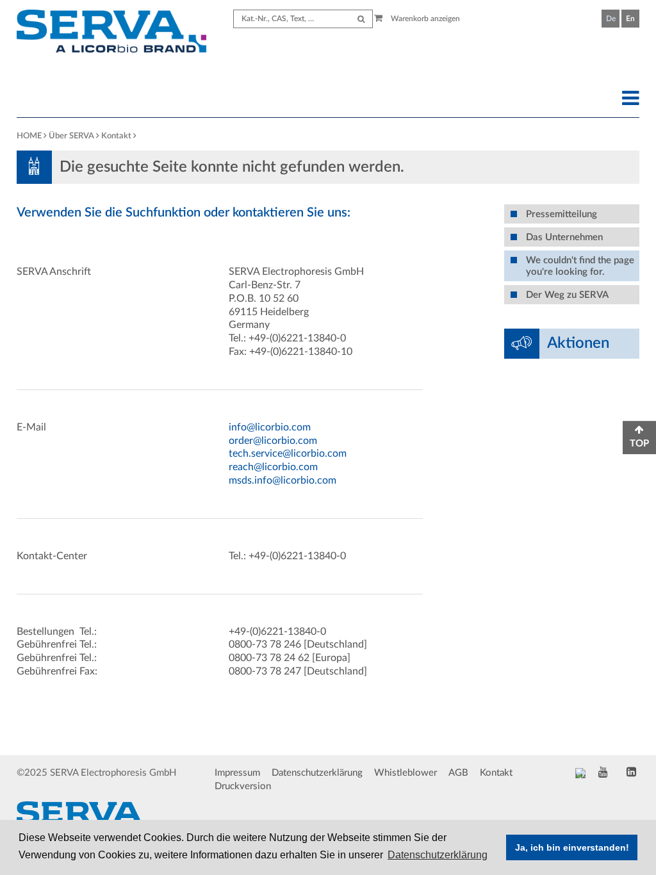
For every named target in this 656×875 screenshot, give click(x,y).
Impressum (237, 773)
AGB (458, 773)
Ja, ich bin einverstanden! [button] (572, 847)
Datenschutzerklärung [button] (438, 854)
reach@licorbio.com (273, 467)
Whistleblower (405, 773)
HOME (29, 136)
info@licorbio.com (270, 427)
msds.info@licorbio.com (282, 480)
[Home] (111, 33)
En (630, 18)
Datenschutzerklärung (317, 773)
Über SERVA (71, 136)
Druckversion (243, 786)
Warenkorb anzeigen (424, 18)
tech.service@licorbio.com (288, 453)
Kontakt (116, 136)
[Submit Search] (361, 19)
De (611, 18)
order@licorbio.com (273, 441)
